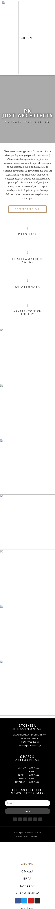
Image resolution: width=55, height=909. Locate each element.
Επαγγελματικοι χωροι (27, 260)
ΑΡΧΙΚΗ (27, 864)
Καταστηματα (27, 286)
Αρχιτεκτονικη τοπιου (27, 312)
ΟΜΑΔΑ (27, 871)
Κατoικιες (27, 234)
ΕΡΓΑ (27, 878)
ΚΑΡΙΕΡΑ (27, 885)
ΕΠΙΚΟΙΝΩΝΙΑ (27, 892)
